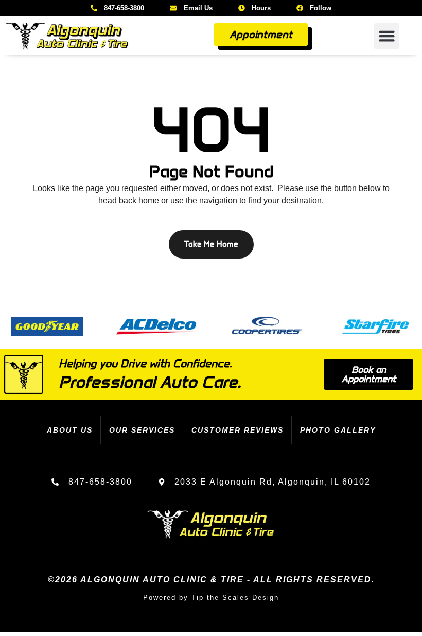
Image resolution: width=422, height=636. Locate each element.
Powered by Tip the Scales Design (211, 597)
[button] (387, 36)
